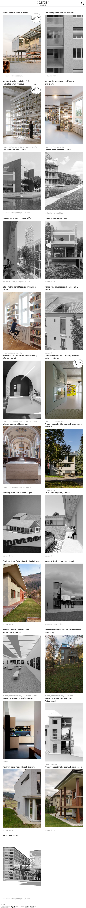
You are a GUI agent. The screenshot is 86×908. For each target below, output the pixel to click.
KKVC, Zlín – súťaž (11, 835)
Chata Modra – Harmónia (56, 218)
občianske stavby (9, 76)
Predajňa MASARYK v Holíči (15, 12)
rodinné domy (50, 281)
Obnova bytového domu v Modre (59, 12)
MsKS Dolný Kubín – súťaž (14, 149)
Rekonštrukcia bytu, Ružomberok (18, 698)
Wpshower (15, 907)
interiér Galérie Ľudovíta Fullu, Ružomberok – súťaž (16, 631)
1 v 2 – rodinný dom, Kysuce (57, 492)
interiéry (5, 147)
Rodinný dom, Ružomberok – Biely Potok (21, 561)
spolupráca (20, 76)
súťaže (34, 147)
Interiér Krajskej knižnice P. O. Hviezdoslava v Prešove (16, 82)
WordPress (34, 907)
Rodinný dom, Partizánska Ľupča (17, 492)
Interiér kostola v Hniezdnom (16, 424)
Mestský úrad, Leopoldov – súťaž (59, 561)
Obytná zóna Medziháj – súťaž (58, 149)
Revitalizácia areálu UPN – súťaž (17, 218)
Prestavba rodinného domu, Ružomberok (63, 766)
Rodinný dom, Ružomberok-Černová (19, 766)
